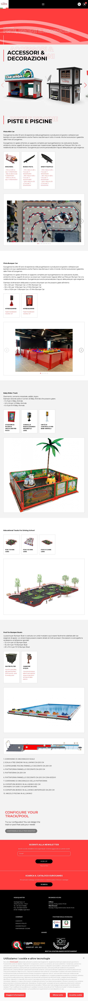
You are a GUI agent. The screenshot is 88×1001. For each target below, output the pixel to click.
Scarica (44, 884)
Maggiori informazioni (15, 995)
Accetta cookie (75, 995)
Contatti (19, 921)
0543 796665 (23, 906)
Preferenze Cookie (23, 928)
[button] (84, 958)
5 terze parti (14, 962)
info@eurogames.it (24, 909)
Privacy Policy (21, 923)
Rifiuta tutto (58, 995)
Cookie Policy (21, 926)
